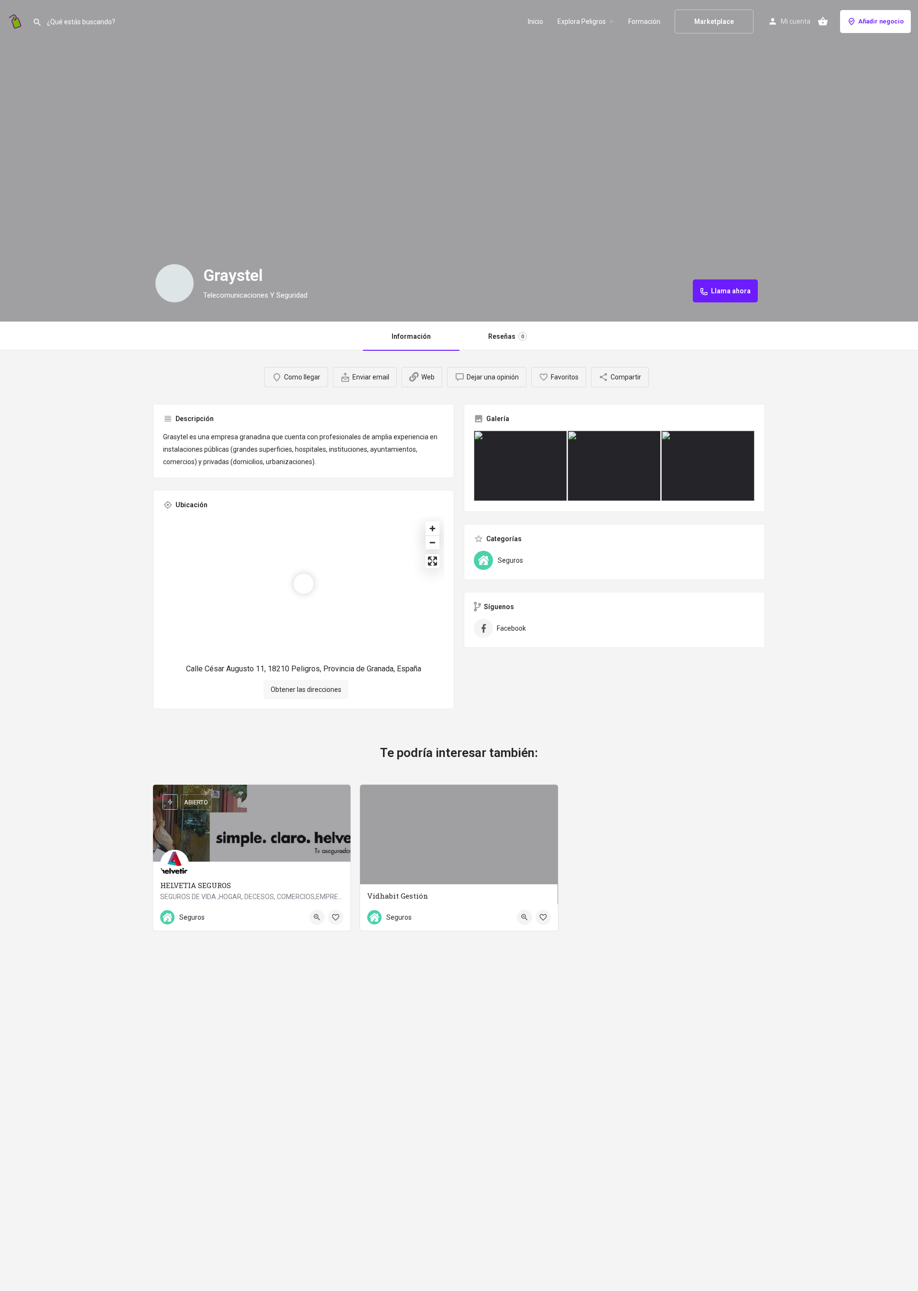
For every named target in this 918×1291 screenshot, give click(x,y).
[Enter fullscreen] (432, 561)
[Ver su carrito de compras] (823, 21)
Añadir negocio (881, 21)
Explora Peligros (581, 21)
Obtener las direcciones (306, 689)
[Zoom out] (432, 542)
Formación (644, 21)
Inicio (535, 21)
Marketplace (714, 21)
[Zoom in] (432, 528)
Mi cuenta (795, 21)
